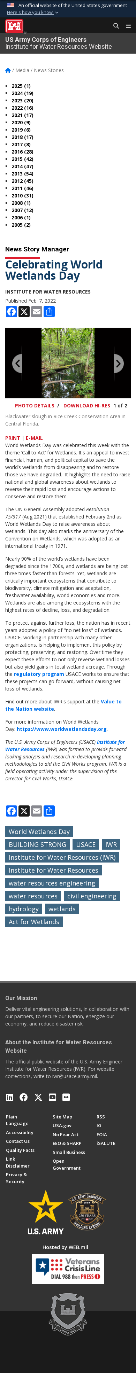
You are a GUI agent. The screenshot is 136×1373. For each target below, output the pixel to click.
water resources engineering (52, 883)
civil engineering (91, 896)
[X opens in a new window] (38, 1097)
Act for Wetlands (34, 922)
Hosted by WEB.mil (65, 1247)
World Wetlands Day (39, 831)
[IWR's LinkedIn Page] (9, 1097)
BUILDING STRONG (37, 844)
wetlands (62, 909)
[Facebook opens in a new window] (24, 1097)
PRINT (12, 438)
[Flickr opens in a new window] (66, 1097)
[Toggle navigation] (125, 26)
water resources (33, 896)
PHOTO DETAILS (34, 405)
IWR (111, 844)
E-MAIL (34, 438)
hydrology (24, 909)
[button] (33, 12)
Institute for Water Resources (53, 870)
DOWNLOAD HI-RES (86, 405)
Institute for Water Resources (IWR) (62, 857)
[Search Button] (113, 26)
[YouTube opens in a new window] (52, 1097)
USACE (86, 844)
